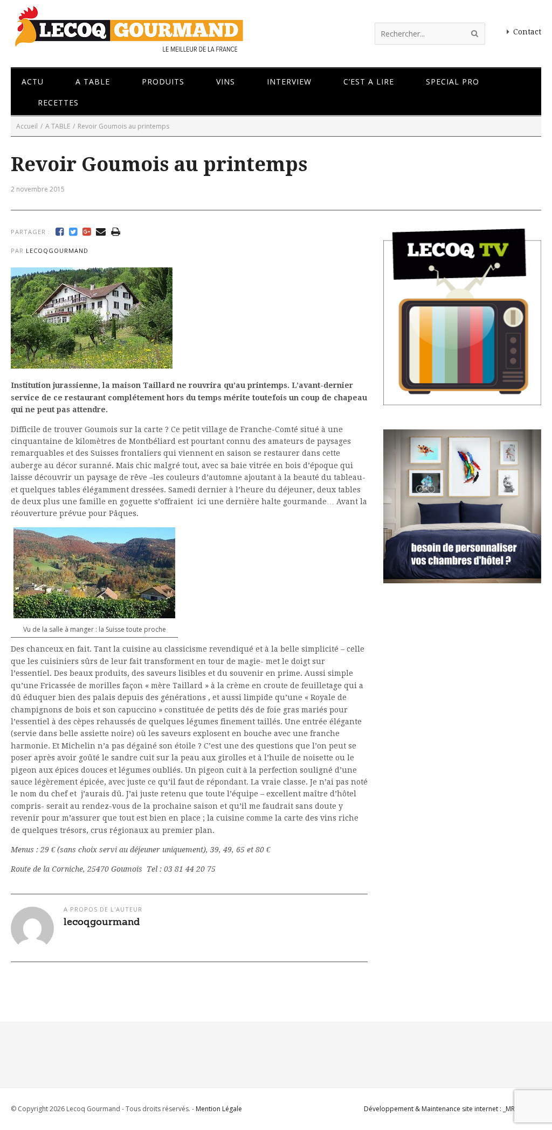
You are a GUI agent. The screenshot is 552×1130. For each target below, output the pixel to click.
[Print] (115, 232)
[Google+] (86, 232)
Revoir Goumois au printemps (159, 164)
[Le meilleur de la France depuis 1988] (128, 47)
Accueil (27, 126)
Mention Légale (219, 1108)
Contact (527, 31)
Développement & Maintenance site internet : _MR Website (452, 1108)
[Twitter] (73, 232)
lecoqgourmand (57, 250)
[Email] (101, 232)
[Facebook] (60, 232)
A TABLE (57, 126)
